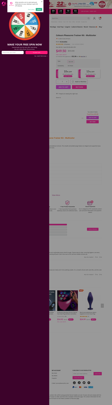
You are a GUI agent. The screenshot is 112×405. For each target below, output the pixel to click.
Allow (39, 9)
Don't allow (31, 9)
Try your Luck (36, 52)
